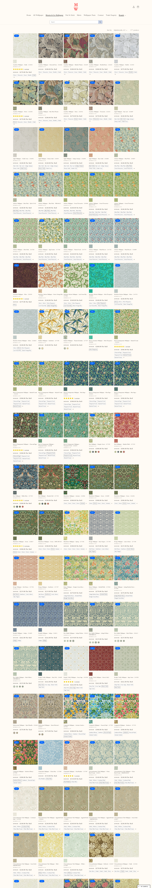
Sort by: (109, 30)
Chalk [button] (34, 75)
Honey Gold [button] (118, 122)
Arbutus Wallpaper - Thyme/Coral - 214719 (75, 250)
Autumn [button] (82, 503)
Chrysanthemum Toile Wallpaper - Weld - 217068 (48, 864)
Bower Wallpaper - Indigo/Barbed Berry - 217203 (124, 587)
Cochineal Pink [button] (101, 780)
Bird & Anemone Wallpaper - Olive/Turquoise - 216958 (101, 341)
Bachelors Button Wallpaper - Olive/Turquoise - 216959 (101, 295)
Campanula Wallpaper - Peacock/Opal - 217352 (101, 725)
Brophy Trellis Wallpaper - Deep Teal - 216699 (50, 677)
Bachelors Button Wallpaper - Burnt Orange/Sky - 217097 (50, 295)
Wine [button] (15, 305)
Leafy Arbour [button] (105, 549)
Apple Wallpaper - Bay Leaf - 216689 (123, 112)
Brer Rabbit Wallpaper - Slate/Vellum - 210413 (126, 633)
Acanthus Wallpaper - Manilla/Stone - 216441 (100, 65)
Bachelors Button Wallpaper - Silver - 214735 (125, 294)
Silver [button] (40, 303)
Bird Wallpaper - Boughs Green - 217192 (99, 444)
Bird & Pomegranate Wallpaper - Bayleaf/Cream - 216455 (25, 393)
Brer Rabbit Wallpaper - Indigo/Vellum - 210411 (76, 633)
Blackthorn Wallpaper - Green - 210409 (99, 496)
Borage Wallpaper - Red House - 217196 (23, 587)
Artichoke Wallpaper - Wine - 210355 (22, 294)
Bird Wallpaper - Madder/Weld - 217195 (124, 444)
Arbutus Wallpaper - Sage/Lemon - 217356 (49, 250)
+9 (112, 871)
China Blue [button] (49, 779)
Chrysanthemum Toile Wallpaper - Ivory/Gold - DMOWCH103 (25, 864)
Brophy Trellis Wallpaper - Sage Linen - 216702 (126, 677)
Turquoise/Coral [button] (127, 353)
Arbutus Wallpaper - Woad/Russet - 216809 (125, 250)
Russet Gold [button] (54, 685)
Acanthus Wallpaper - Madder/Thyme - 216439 (76, 65)
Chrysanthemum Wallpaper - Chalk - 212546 (125, 864)
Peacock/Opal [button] (82, 734)
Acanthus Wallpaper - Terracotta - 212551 (99, 112)
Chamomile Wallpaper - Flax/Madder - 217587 (75, 771)
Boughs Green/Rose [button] (68, 598)
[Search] (100, 22)
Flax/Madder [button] (42, 779)
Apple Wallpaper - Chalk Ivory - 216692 (23, 159)
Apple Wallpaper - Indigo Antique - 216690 (75, 159)
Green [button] (65, 503)
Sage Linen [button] (41, 687)
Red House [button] (92, 549)
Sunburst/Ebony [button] (68, 734)
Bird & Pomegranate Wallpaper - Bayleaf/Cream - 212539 (126, 341)
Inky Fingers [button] (92, 552)
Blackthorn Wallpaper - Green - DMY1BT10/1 (50, 542)
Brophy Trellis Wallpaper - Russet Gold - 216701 (99, 678)
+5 (110, 783)
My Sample (144, 886)
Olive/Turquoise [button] (51, 303)
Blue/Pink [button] (117, 166)
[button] (122, 15)
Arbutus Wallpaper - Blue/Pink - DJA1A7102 (24, 203)
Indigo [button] (15, 641)
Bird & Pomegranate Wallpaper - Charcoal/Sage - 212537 (25, 445)
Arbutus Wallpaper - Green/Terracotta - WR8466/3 (124, 204)
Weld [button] (90, 780)
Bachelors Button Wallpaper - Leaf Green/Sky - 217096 (75, 295)
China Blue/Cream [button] (93, 783)
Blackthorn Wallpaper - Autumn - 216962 (74, 496)
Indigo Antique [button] (130, 119)
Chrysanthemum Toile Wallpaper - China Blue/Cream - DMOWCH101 (124, 772)
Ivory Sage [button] (47, 685)
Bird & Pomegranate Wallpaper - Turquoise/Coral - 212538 (46, 445)
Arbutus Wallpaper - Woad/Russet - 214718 (100, 250)
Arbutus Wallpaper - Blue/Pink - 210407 (124, 159)
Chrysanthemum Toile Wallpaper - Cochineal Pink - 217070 (24, 818)
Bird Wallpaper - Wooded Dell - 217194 (48, 496)
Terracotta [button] (20, 75)
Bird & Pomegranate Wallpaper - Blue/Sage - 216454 (100, 393)
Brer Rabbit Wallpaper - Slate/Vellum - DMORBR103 (22, 678)
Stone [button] (25, 75)
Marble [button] (29, 75)
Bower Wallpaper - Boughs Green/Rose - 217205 (74, 587)
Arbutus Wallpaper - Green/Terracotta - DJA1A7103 (99, 204)
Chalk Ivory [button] (125, 122)
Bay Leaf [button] (123, 119)
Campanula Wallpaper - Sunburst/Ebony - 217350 (23, 772)
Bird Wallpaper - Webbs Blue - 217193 (23, 496)
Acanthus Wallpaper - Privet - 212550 (22, 112)
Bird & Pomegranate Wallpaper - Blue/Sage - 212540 (75, 393)
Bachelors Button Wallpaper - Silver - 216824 (24, 341)
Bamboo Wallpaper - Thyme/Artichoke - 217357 (76, 341)
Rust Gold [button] (117, 119)
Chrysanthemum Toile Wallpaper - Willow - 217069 (75, 864)
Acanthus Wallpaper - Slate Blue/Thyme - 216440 (48, 112)
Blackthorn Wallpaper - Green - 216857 (23, 542)
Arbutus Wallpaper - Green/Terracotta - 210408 (76, 203)
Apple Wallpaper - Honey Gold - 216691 (48, 159)
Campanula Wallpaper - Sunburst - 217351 (125, 725)
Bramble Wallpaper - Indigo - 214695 (22, 633)
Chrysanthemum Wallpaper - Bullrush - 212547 (101, 864)
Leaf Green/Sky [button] (42, 306)
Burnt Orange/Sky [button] (52, 306)
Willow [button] (94, 780)
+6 (134, 168)
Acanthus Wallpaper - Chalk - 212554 (22, 65)
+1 (86, 503)
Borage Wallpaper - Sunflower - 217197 (48, 587)
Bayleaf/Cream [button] (127, 355)
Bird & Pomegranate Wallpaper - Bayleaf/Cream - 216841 (50, 393)
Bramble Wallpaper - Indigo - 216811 (47, 633)
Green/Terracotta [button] (119, 168)
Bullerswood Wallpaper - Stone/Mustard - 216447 (48, 726)
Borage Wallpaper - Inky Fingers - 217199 (100, 542)
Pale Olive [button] (91, 871)
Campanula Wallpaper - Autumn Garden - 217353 (74, 726)
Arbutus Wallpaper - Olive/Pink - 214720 (23, 250)
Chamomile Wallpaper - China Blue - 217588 (49, 771)
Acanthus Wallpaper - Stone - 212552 (73, 112)
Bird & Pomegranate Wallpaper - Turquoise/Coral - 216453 (72, 445)
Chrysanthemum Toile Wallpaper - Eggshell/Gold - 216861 (76, 818)
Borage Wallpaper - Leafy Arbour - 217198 (125, 542)
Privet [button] (15, 75)
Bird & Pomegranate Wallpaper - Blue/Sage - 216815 (125, 393)
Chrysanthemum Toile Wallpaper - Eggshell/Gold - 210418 (50, 818)
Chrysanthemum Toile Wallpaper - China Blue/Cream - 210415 (99, 772)
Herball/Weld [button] (78, 596)
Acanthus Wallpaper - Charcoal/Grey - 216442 (50, 65)
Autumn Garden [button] (68, 737)
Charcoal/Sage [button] (118, 353)
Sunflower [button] (98, 549)
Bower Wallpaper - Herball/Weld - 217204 (99, 587)
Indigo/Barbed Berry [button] (69, 596)
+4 (14, 77)
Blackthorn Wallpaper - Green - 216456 (124, 496)
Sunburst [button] (75, 734)
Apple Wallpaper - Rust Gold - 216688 (99, 159)
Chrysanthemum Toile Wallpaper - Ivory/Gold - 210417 (126, 818)
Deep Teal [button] (41, 685)
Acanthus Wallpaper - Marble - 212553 (124, 65)
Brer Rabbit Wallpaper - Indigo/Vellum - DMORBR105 (99, 634)
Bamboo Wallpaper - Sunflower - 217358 (48, 341)
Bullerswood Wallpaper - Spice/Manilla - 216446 (25, 725)
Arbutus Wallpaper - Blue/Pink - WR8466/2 (49, 203)
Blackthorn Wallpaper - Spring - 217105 (74, 542)
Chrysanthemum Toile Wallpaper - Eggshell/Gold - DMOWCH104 (101, 818)
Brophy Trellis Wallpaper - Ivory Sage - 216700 (76, 677)
